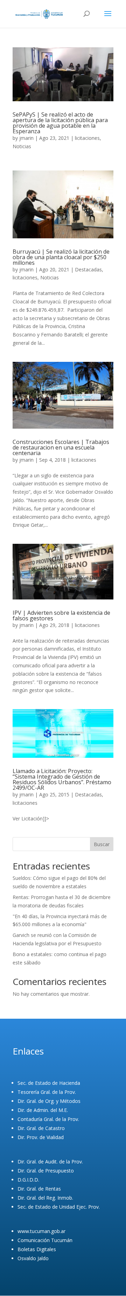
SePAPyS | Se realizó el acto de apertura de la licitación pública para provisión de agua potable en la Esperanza (60, 123)
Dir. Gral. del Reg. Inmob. (45, 1197)
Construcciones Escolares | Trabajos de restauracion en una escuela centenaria (61, 447)
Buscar (102, 844)
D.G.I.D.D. (28, 1179)
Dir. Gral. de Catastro (41, 1128)
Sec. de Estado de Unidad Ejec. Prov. (59, 1206)
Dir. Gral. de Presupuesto (46, 1170)
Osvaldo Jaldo (33, 1258)
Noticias (22, 146)
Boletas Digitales (37, 1249)
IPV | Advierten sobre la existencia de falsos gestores (61, 615)
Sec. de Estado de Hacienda (49, 1083)
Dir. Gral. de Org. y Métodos (49, 1101)
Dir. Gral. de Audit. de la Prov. (50, 1161)
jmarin (26, 138)
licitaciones (87, 138)
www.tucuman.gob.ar (41, 1231)
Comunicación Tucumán (45, 1240)
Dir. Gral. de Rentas (39, 1188)
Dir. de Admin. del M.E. (43, 1110)
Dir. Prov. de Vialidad (41, 1137)
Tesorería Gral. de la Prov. (47, 1092)
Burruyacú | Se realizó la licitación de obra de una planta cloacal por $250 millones (61, 257)
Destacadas (88, 269)
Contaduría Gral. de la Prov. (48, 1119)
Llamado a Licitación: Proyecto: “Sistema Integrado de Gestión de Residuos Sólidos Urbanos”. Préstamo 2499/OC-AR (62, 779)
